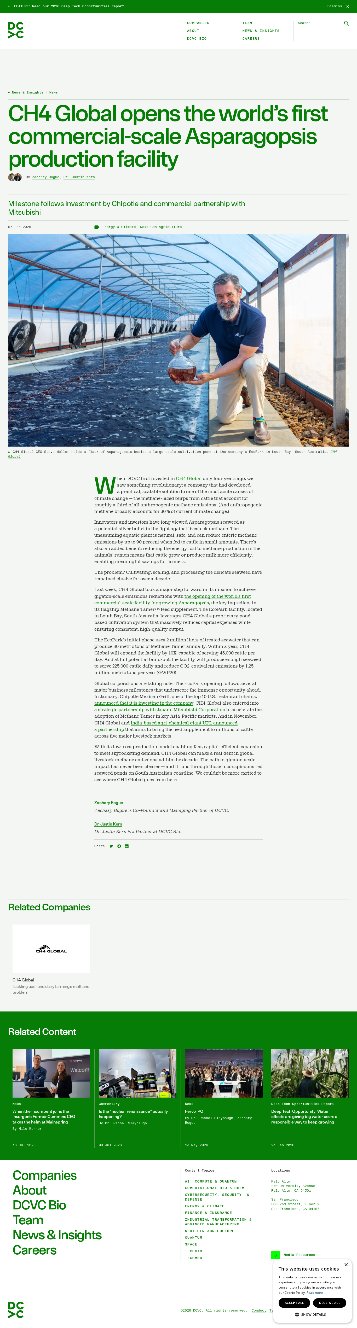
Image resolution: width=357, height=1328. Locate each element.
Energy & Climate (119, 227)
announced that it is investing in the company (143, 703)
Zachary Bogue (45, 177)
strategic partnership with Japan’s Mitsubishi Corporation (161, 710)
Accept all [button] (294, 1303)
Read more (315, 1292)
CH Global (189, 479)
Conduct (259, 1311)
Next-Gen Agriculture (161, 227)
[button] (313, 1314)
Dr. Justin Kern (79, 177)
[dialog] (312, 1291)
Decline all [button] (329, 1303)
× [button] (346, 1265)
